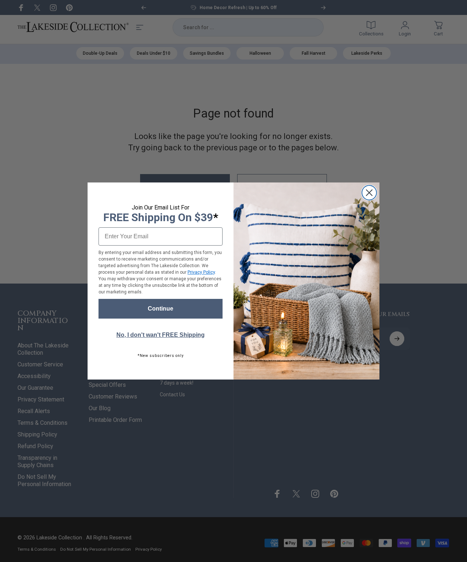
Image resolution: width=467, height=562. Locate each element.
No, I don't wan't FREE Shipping (160, 335)
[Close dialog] (369, 192)
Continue (160, 308)
